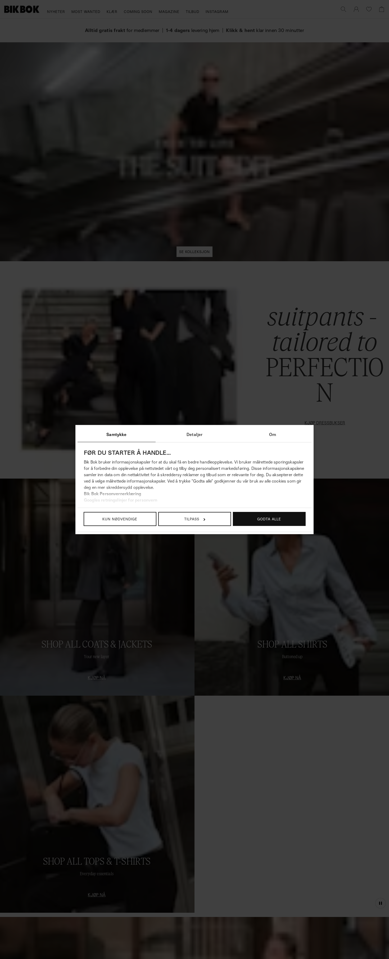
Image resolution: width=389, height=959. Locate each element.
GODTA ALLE (269, 519)
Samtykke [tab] (116, 434)
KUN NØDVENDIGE (119, 519)
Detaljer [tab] (194, 434)
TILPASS (191, 519)
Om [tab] (272, 434)
